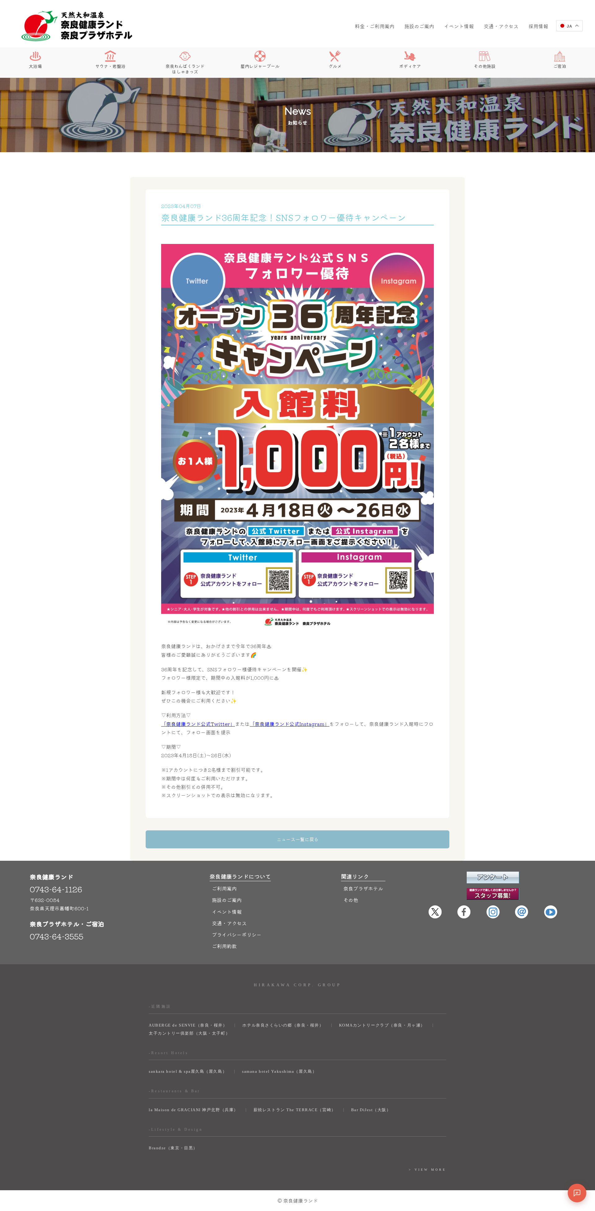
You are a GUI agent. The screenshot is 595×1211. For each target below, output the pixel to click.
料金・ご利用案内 (374, 26)
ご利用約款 (224, 946)
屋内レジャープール (260, 66)
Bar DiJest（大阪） (371, 1109)
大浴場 (35, 66)
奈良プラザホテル (363, 888)
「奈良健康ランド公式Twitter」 (198, 723)
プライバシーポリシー (237, 934)
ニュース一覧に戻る (298, 839)
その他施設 (485, 66)
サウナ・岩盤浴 (110, 66)
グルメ (335, 66)
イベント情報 (459, 26)
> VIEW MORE (427, 1169)
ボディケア (410, 66)
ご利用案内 (224, 888)
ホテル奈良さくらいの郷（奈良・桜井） (283, 1025)
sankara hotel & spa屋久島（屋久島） (188, 1071)
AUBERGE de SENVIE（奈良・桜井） (188, 1025)
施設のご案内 (419, 26)
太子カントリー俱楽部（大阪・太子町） (189, 1033)
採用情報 (538, 26)
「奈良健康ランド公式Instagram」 (289, 723)
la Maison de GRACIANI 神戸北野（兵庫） (193, 1109)
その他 (350, 900)
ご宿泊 (559, 66)
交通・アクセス (501, 26)
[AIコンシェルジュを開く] (577, 1193)
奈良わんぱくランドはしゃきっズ (185, 68)
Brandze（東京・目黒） (173, 1148)
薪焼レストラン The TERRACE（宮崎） (294, 1109)
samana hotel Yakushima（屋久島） (279, 1071)
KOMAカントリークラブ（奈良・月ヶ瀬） (382, 1025)
